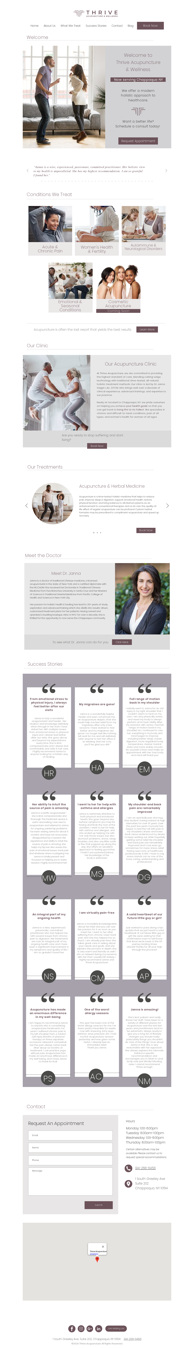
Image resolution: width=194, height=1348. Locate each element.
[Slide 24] (118, 181)
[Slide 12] (78, 181)
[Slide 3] (48, 181)
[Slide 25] (122, 181)
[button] (49, 26)
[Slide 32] (145, 181)
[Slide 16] (92, 181)
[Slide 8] (65, 181)
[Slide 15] (88, 181)
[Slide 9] (68, 181)
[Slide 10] (72, 181)
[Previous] (27, 171)
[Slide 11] (75, 181)
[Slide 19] (102, 181)
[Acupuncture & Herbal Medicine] (93, 532)
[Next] (166, 171)
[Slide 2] (45, 181)
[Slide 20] (105, 181)
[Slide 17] (95, 181)
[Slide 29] (135, 181)
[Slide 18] (98, 181)
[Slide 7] (62, 181)
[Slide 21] (108, 181)
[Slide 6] (58, 181)
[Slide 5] (55, 181)
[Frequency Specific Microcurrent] (100, 532)
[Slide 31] (142, 181)
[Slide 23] (115, 181)
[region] (50, 240)
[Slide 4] (52, 181)
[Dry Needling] (97, 532)
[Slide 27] (128, 181)
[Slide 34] (152, 181)
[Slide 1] (42, 181)
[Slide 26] (125, 181)
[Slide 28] (132, 181)
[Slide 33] (148, 181)
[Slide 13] (82, 181)
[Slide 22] (112, 181)
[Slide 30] (138, 181)
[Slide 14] (85, 181)
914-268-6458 (132, 1339)
